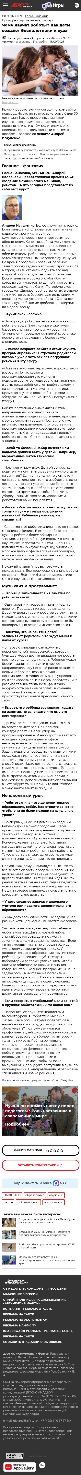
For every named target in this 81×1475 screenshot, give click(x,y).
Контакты (11, 1309)
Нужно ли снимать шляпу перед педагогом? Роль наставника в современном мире (40, 1110)
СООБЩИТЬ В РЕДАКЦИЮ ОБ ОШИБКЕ (32, 1342)
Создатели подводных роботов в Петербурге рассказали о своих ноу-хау (47, 1221)
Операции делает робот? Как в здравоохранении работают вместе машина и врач (47, 1260)
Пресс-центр (56, 1288)
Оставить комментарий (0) (41, 1165)
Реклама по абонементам (25, 1320)
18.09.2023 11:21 (12, 16)
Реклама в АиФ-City (19, 1325)
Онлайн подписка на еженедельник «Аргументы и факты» (34, 1301)
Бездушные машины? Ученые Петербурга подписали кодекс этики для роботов (44, 1233)
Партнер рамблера (37, 1456)
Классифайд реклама (22, 1331)
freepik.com (10, 102)
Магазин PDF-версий (20, 1294)
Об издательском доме (23, 1288)
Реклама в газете (37, 1309)
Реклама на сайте (18, 1314)
